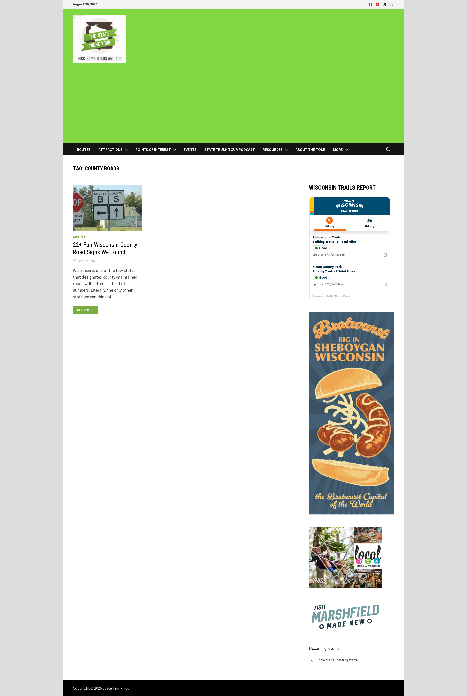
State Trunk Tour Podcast (229, 149)
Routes (84, 149)
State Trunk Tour (117, 688)
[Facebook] (371, 4)
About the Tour (310, 149)
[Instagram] (391, 4)
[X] (385, 4)
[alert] (351, 660)
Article (79, 237)
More (338, 149)
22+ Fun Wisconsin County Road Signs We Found (105, 248)
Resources (273, 149)
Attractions (111, 149)
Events (190, 149)
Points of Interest (153, 149)
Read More (85, 310)
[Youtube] (378, 4)
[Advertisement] (233, 107)
